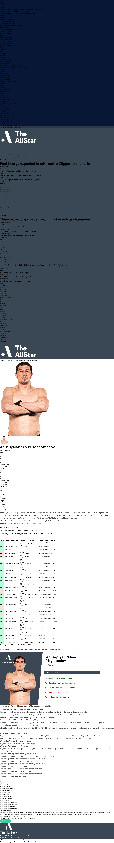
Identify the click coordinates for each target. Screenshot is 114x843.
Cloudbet (3, 91)
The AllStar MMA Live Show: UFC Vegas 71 (15, 277)
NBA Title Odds (4, 109)
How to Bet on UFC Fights (8, 103)
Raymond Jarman (13, 587)
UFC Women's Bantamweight (9, 804)
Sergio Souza (12, 573)
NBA (1, 1)
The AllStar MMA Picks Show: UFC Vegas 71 (15, 281)
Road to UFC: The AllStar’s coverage (11, 65)
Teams (2, 5)
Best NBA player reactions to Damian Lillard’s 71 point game (22, 179)
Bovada (2, 83)
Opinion (2, 123)
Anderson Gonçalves (14, 563)
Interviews (3, 53)
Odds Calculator (5, 75)
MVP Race (3, 111)
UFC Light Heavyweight (7, 788)
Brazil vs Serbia (5, 35)
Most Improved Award (7, 115)
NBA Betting (4, 107)
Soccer (2, 15)
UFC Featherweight (6, 796)
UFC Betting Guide (6, 59)
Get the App (5, 821)
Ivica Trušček (12, 584)
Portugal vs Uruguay (6, 31)
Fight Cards (3, 57)
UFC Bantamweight (6, 798)
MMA (1, 47)
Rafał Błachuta (12, 604)
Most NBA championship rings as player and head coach (18, 13)
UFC (1, 51)
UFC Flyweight (4, 800)
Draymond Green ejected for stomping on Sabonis (18, 171)
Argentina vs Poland (6, 29)
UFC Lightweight (5, 794)
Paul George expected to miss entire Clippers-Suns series (45, 163)
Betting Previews (5, 61)
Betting (2, 69)
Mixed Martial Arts (11, 360)
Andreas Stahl (12, 614)
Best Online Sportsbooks (8, 81)
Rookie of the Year (6, 113)
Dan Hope (11, 570)
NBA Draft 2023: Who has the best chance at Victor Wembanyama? (21, 9)
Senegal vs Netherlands (7, 45)
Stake (2, 93)
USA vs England (5, 27)
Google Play (15, 818)
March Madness (5, 121)
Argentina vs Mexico (6, 43)
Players (2, 7)
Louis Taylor (12, 553)
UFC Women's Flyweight (7, 806)
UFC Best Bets (4, 99)
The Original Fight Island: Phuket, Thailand (13, 67)
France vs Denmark (6, 39)
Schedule (3, 782)
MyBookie (3, 95)
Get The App (4, 341)
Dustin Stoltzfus (13, 543)
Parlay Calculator (5, 79)
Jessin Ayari (12, 618)
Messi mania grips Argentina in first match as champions (45, 219)
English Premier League (7, 19)
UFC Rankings (4, 63)
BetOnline (3, 87)
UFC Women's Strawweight (8, 808)
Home (2, 3)
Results (2, 780)
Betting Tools (4, 73)
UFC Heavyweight (5, 786)
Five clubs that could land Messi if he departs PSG (18, 235)
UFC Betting (3, 97)
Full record (3, 485)
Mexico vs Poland (5, 41)
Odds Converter (5, 77)
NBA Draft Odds (5, 119)
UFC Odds (3, 55)
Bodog (2, 85)
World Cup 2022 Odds (7, 23)
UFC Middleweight (6, 790)
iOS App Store (30, 818)
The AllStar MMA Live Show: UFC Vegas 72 (34, 265)
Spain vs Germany (5, 33)
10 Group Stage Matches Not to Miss (11, 25)
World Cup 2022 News (7, 21)
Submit (22, 840)
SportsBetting (4, 89)
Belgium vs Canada (6, 37)
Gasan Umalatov (13, 560)
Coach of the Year (5, 117)
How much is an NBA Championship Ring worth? (15, 11)
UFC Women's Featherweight (9, 802)
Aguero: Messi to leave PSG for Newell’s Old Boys (18, 231)
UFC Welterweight (5, 792)
